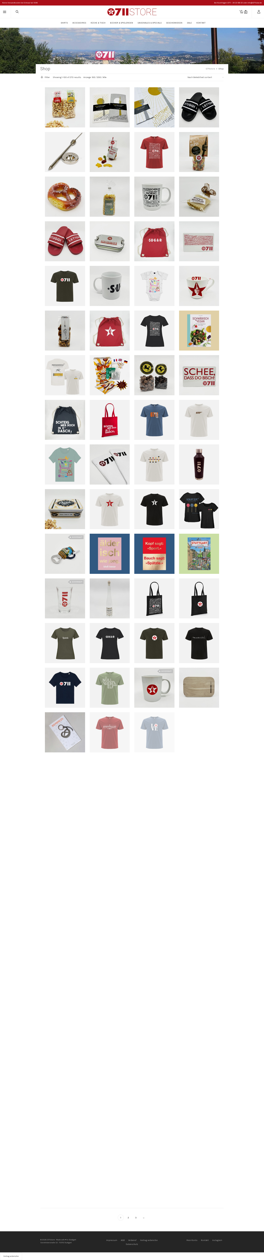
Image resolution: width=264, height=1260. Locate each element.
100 (93, 77)
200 (99, 77)
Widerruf (132, 1240)
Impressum (111, 1240)
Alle (104, 77)
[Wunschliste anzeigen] (246, 12)
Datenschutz (132, 1244)
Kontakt (205, 1240)
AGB (123, 1240)
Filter (47, 77)
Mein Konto (192, 1240)
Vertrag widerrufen (149, 1240)
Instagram (217, 1240)
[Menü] (4, 12)
